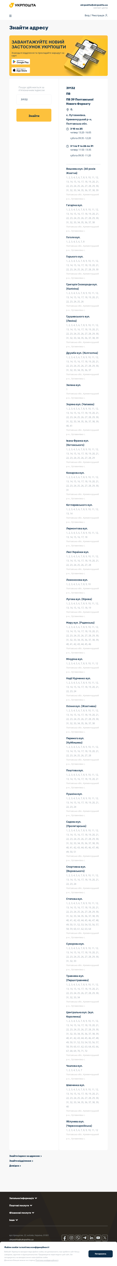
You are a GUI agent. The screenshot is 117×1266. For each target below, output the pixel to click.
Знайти (34, 116)
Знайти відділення (20, 1161)
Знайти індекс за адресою (24, 1156)
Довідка (14, 1165)
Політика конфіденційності (47, 1260)
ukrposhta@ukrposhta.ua (21, 1239)
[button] (22, 1198)
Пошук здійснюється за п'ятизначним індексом (32, 89)
